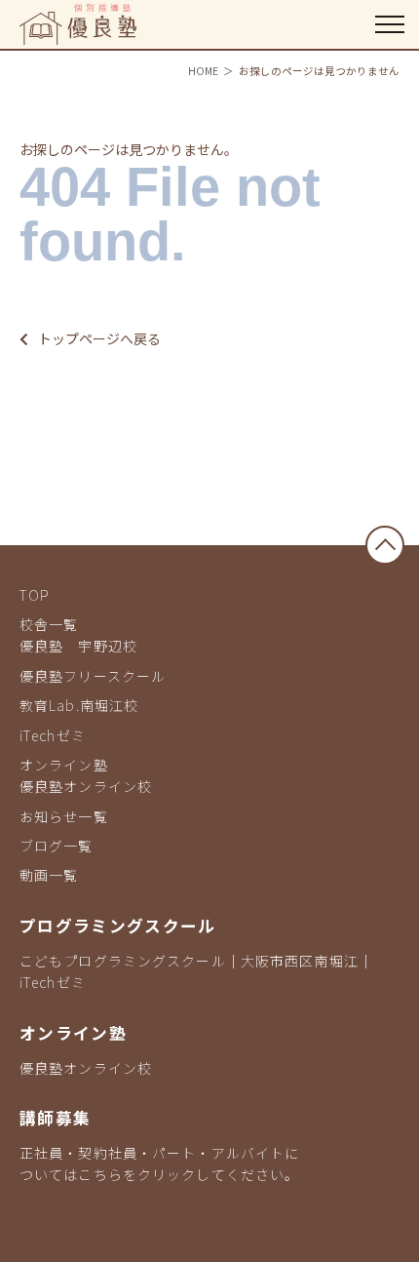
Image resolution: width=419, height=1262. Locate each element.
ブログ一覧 (56, 845)
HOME (203, 70)
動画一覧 (48, 875)
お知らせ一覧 (63, 816)
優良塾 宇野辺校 (78, 645)
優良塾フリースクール (92, 676)
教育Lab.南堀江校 (78, 705)
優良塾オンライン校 (85, 786)
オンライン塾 (63, 764)
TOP (34, 595)
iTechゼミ (52, 735)
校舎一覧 (48, 624)
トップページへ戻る (99, 338)
